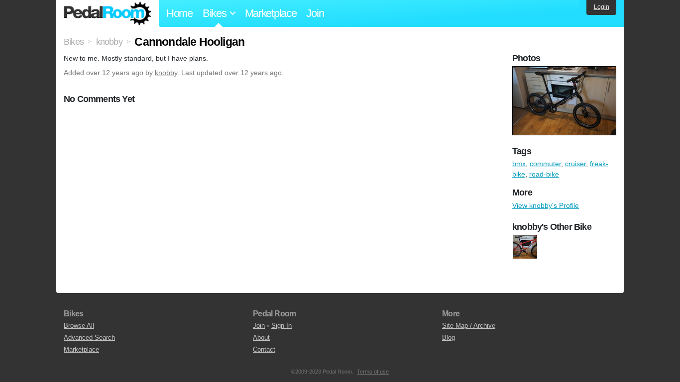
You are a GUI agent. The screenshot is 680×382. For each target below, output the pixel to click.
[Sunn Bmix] (525, 247)
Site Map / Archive (468, 325)
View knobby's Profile (545, 205)
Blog (448, 337)
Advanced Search (89, 337)
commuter (545, 164)
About (261, 337)
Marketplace (271, 13)
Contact (264, 349)
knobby (166, 73)
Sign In (281, 325)
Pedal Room (107, 13)
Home (179, 13)
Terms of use (373, 372)
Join (315, 13)
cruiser (575, 164)
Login (601, 6)
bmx (519, 164)
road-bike (544, 174)
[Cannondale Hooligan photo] (565, 71)
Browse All (79, 325)
